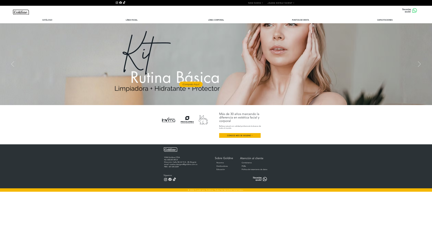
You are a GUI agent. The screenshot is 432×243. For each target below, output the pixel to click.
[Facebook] (120, 2)
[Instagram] (117, 2)
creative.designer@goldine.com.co (183, 164)
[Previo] (12, 64)
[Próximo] (419, 64)
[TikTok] (124, 2)
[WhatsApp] (414, 10)
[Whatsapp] (264, 179)
